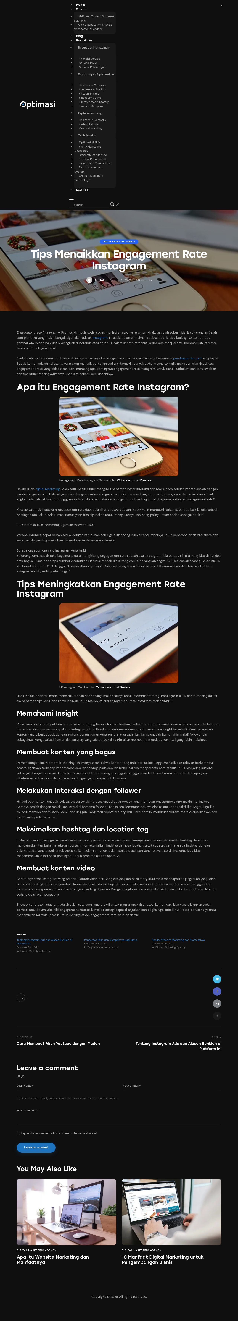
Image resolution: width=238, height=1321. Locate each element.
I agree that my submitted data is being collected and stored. (59, 1133)
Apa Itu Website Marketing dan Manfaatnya (178, 940)
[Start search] (112, 204)
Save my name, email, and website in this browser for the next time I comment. (70, 1098)
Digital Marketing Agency (119, 242)
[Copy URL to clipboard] (217, 1016)
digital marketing (48, 489)
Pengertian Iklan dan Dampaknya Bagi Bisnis (110, 940)
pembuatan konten (187, 358)
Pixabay (145, 480)
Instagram (100, 338)
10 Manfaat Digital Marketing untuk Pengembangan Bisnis (163, 1259)
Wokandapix (125, 480)
